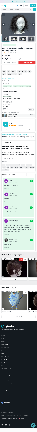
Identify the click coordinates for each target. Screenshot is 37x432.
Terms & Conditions (6, 418)
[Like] (7, 66)
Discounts (4, 366)
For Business (4, 351)
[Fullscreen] (3, 14)
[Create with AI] (17, 5)
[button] (31, 9)
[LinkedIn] (2, 425)
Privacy (15, 418)
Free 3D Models (5, 360)
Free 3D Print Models (6, 363)
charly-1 (11, 123)
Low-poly (6, 86)
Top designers (5, 390)
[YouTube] (6, 425)
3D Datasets (4, 354)
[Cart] (21, 5)
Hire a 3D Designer (6, 357)
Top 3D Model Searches (7, 381)
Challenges (4, 393)
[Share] (29, 66)
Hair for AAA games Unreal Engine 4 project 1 (12, 279)
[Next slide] (33, 24)
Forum (3, 396)
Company (3, 335)
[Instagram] (9, 425)
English (21, 419)
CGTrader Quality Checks (8, 78)
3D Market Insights (6, 375)
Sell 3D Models (5, 368)
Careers (3, 341)
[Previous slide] (3, 24)
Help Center (4, 344)
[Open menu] (2, 5)
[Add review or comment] (33, 174)
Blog (2, 338)
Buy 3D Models (5, 347)
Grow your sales (5, 372)
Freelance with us (6, 378)
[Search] (34, 9)
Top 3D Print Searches (7, 384)
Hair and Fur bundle (6, 311)
